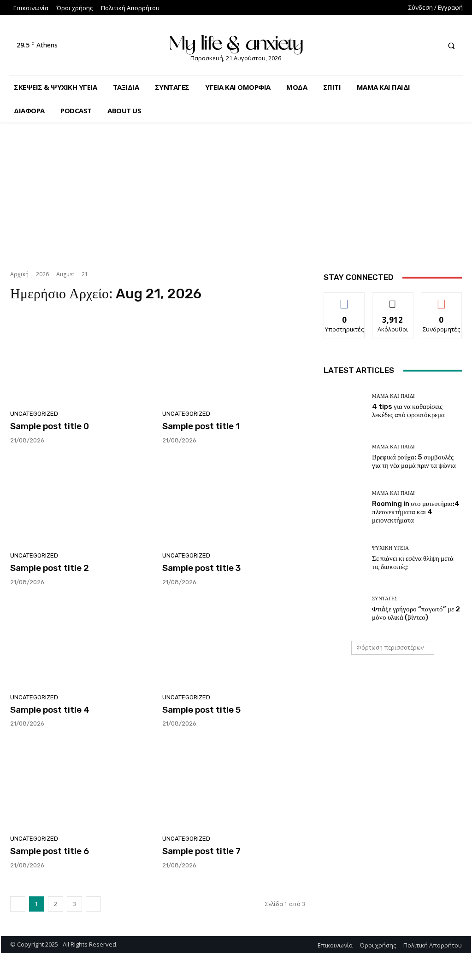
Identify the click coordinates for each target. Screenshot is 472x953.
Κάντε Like (344, 299)
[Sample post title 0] (81, 358)
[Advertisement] (236, 190)
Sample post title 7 (201, 851)
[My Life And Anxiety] (236, 43)
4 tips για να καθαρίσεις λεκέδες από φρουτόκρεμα (408, 410)
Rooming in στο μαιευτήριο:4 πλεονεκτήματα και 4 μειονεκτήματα (416, 512)
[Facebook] (397, 45)
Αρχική (19, 274)
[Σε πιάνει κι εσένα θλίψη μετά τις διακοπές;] (344, 558)
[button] (451, 45)
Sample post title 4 (49, 709)
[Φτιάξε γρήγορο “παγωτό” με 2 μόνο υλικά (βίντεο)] (344, 608)
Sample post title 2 (49, 568)
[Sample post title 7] (233, 783)
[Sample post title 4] (81, 642)
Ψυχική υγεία (390, 548)
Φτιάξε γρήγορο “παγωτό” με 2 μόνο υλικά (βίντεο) (416, 613)
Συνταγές (384, 598)
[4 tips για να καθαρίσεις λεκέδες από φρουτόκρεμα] (344, 406)
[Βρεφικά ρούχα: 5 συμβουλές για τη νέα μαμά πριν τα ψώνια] (344, 456)
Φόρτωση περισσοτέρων (390, 647)
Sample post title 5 (201, 709)
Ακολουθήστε (393, 299)
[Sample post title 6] (81, 783)
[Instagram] (414, 45)
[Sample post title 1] (233, 358)
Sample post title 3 (201, 568)
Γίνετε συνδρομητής (443, 303)
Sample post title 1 (201, 426)
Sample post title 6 (49, 851)
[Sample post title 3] (233, 500)
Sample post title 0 (49, 426)
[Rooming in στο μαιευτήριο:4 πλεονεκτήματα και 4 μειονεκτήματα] (344, 507)
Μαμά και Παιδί (393, 396)
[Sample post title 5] (233, 642)
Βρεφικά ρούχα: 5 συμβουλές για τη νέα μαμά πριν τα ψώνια (414, 461)
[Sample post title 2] (81, 500)
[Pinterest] (431, 45)
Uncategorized (34, 414)
